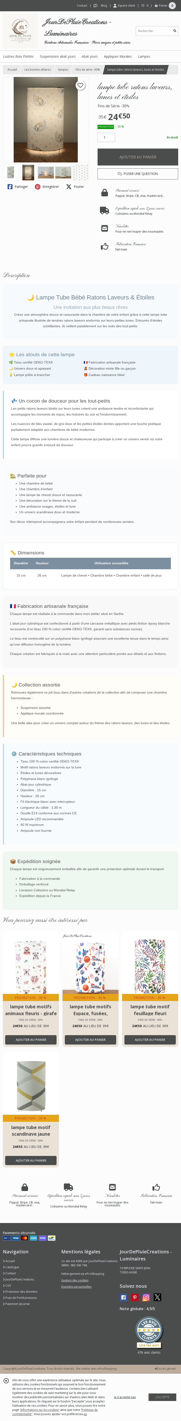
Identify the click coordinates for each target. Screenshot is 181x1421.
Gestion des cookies (74, 1280)
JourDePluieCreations (19, 1279)
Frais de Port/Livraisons (21, 1298)
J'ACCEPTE (162, 1397)
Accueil (12, 70)
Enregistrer (50, 186)
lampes (63, 70)
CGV (8, 1286)
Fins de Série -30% (113, 106)
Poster (78, 186)
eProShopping (107, 1369)
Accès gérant (167, 1369)
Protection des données (21, 1292)
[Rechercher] (175, 31)
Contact (82, 6)
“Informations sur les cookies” (39, 1410)
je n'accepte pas (125, 1397)
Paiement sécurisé (17, 1304)
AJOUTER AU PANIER (137, 157)
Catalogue (12, 1267)
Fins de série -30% (88, 70)
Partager (21, 186)
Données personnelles (76, 1287)
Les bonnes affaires (38, 70)
